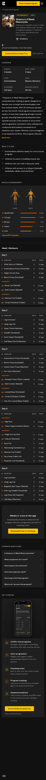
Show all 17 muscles (10, 235)
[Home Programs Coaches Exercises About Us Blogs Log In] (42, 3)
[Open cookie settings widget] (4, 776)
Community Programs (11, 10)
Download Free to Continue (23, 531)
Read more (6, 138)
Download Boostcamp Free (16, 53)
